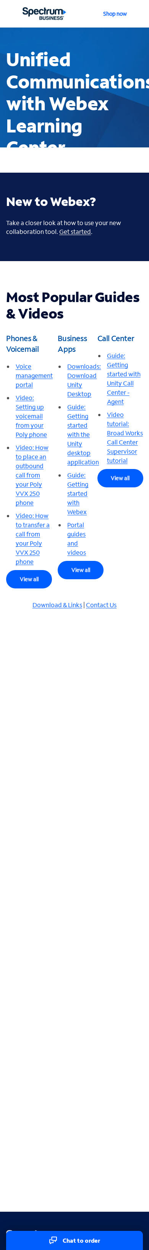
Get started (75, 231)
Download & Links (57, 605)
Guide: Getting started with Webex (77, 493)
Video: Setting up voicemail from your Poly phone (31, 416)
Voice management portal (34, 375)
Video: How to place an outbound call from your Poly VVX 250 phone (32, 475)
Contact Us (101, 605)
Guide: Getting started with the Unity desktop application (83, 434)
